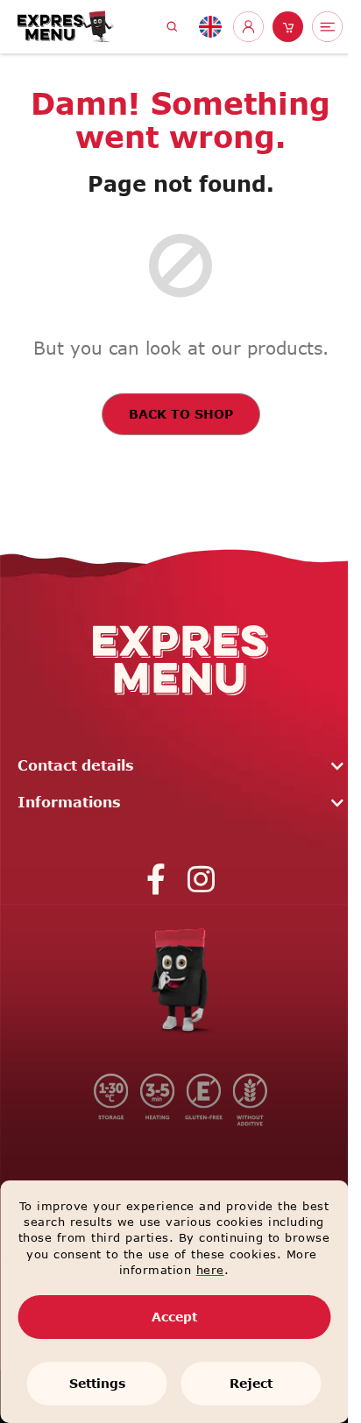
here (210, 1270)
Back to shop (181, 413)
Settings (97, 1383)
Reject (251, 1383)
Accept (174, 1316)
